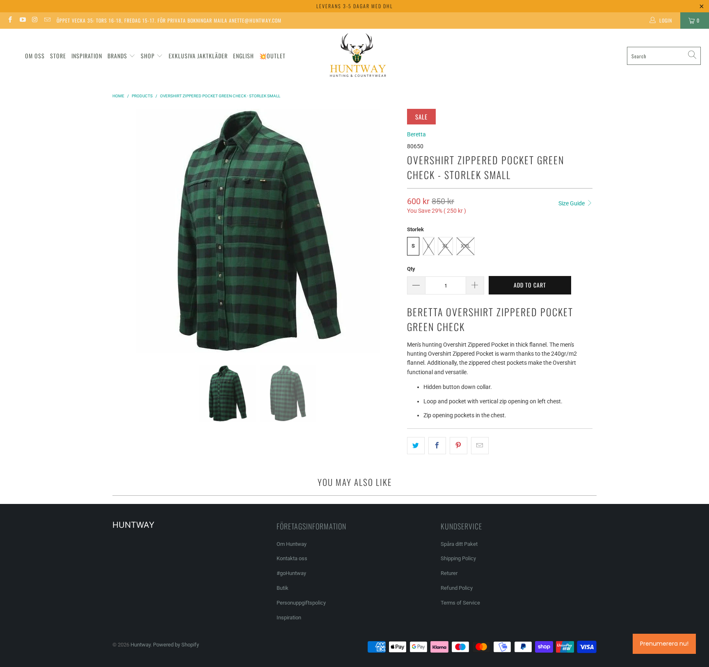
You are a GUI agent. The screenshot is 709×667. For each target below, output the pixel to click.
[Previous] (122, 231)
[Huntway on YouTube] (21, 20)
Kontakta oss (292, 558)
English (243, 55)
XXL (465, 246)
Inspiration (86, 55)
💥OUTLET (272, 55)
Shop (148, 55)
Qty (411, 269)
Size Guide (572, 203)
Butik (282, 588)
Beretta (416, 134)
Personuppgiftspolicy (301, 603)
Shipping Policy (458, 558)
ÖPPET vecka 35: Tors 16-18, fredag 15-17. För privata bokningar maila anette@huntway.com (169, 20)
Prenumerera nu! (664, 643)
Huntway (140, 645)
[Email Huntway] (46, 20)
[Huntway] (357, 56)
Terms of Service (460, 603)
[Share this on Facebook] (437, 445)
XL (445, 246)
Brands (117, 55)
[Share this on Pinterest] (458, 445)
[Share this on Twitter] (416, 445)
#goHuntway (291, 573)
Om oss (35, 55)
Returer (449, 573)
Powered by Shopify (176, 645)
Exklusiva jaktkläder (198, 55)
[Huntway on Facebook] (9, 20)
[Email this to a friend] (480, 445)
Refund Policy (457, 588)
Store (58, 55)
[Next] (392, 231)
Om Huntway (291, 544)
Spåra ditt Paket (459, 544)
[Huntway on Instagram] (34, 20)
